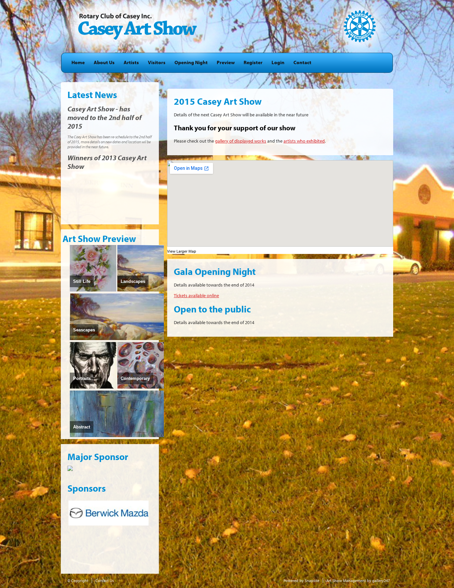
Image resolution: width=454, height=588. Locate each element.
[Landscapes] (140, 290)
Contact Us (104, 580)
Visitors (157, 62)
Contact (302, 62)
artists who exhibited (304, 141)
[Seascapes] (117, 339)
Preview (226, 62)
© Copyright (77, 580)
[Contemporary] (140, 387)
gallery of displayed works (240, 141)
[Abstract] (117, 436)
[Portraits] (93, 387)
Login (278, 62)
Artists (131, 62)
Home (78, 62)
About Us (104, 62)
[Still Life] (93, 290)
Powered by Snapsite (301, 580)
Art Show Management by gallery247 (358, 580)
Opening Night (191, 62)
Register (253, 62)
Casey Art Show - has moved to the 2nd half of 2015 (104, 117)
